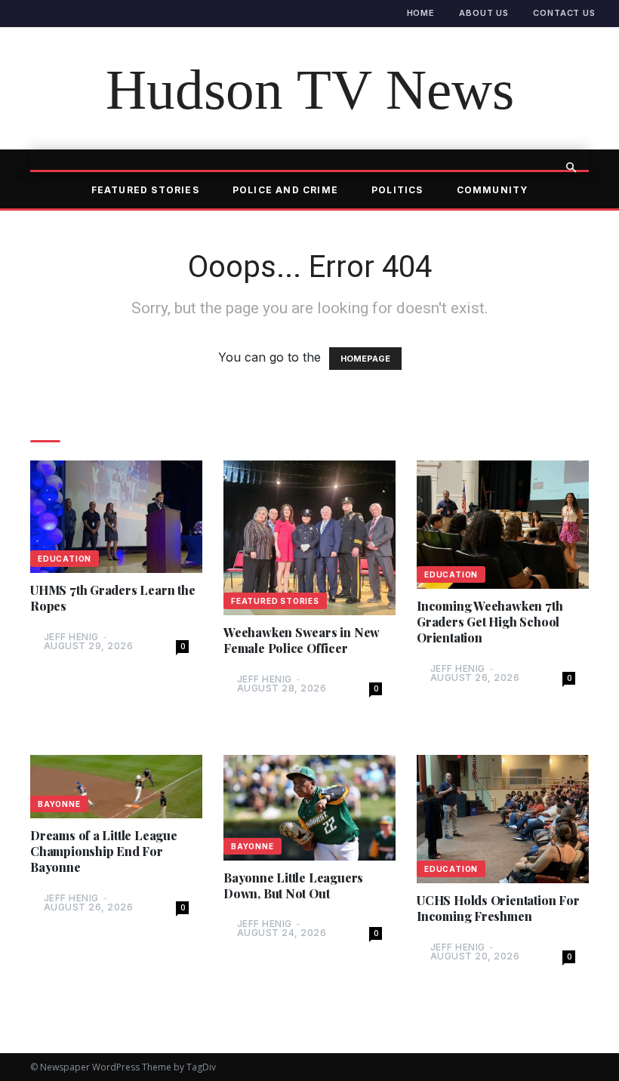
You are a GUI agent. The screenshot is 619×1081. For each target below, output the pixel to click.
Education (64, 558)
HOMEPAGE (365, 358)
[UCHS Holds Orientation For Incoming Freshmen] (503, 819)
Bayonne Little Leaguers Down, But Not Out (293, 885)
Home (421, 13)
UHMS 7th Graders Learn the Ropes (113, 598)
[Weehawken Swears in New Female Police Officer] (309, 537)
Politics (397, 190)
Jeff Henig (71, 636)
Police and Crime (285, 190)
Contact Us (564, 13)
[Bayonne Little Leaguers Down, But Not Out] (309, 808)
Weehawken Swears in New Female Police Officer (301, 640)
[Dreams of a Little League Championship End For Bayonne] (116, 787)
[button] (571, 167)
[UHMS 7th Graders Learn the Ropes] (116, 516)
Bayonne (59, 803)
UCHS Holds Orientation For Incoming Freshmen (498, 908)
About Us (484, 13)
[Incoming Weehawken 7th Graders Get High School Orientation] (503, 524)
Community (492, 190)
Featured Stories (145, 190)
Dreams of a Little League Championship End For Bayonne (103, 851)
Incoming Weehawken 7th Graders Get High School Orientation (489, 622)
